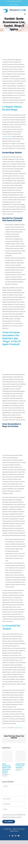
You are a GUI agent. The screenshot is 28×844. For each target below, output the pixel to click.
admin (5, 727)
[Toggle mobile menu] (25, 14)
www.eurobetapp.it (7, 136)
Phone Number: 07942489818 (15, 1)
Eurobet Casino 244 (18, 727)
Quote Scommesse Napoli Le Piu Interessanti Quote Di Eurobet (7, 756)
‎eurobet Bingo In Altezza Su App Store (20, 756)
